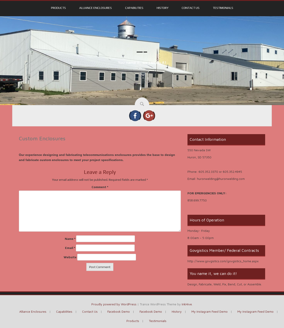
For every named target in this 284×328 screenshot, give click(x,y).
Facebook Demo (118, 311)
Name (70, 239)
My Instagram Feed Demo (209, 311)
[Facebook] (135, 115)
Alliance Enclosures (95, 8)
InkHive (187, 304)
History (162, 8)
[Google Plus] (149, 115)
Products (58, 8)
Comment (100, 187)
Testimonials (223, 8)
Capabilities (134, 8)
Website (70, 257)
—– (142, 51)
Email (70, 248)
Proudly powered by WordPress (113, 304)
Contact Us (190, 8)
